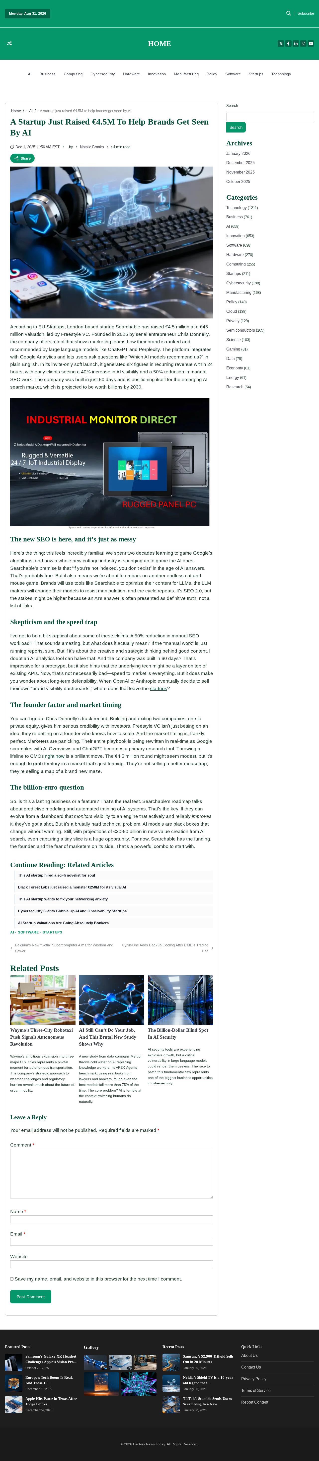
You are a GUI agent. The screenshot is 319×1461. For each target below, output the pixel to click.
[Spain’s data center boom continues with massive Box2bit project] (101, 1384)
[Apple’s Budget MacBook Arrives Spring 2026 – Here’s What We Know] (145, 1362)
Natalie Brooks (92, 147)
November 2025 (240, 172)
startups (158, 688)
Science (234, 339)
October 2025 (238, 181)
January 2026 (238, 153)
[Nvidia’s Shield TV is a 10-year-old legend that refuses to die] (171, 1383)
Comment (22, 1145)
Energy (233, 377)
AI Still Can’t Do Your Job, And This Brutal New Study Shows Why (107, 1037)
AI (30, 74)
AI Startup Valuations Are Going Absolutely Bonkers (63, 923)
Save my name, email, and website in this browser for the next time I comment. (98, 1279)
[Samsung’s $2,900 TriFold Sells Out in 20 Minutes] (171, 1362)
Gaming (233, 349)
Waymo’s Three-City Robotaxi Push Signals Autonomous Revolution (41, 1037)
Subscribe (306, 13)
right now (55, 756)
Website (19, 1256)
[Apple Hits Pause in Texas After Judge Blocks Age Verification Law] (13, 1405)
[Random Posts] (9, 43)
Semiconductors (241, 330)
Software (233, 74)
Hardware (131, 74)
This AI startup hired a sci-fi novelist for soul (56, 875)
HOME (159, 43)
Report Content (254, 1402)
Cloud (232, 311)
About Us (249, 1355)
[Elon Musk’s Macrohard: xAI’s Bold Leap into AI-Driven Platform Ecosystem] (120, 1362)
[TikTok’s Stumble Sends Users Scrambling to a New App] (171, 1405)
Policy (212, 74)
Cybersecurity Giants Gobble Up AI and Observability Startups (72, 911)
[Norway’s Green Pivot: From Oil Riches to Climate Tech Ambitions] (95, 1362)
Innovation (157, 74)
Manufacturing (186, 74)
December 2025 (240, 163)
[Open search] (288, 13)
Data (231, 358)
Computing (73, 74)
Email (17, 1234)
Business (48, 74)
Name (18, 1211)
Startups (256, 74)
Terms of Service (256, 1390)
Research (235, 387)
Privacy (233, 320)
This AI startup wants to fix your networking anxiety (63, 899)
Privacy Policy (253, 1379)
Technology (281, 74)
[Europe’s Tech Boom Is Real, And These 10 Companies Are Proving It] (13, 1383)
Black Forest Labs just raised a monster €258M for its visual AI (72, 887)
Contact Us (251, 1367)
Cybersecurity (102, 74)
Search (232, 105)
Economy (235, 368)
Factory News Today (149, 1444)
